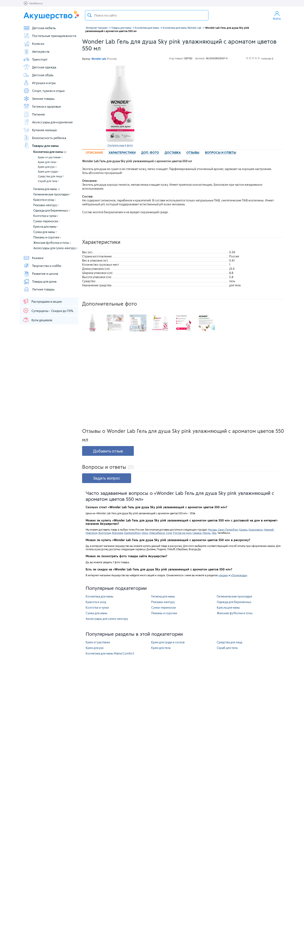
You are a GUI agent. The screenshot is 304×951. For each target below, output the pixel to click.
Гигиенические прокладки (52, 194)
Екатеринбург (132, 532)
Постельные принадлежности (54, 36)
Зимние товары (43, 98)
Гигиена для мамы (46, 189)
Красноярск (256, 529)
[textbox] (146, 15)
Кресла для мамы (45, 226)
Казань (243, 529)
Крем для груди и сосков (168, 642)
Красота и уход (44, 199)
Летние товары (43, 289)
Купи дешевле (41, 320)
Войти (277, 18)
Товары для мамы (45, 146)
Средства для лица (51, 176)
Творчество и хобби (46, 266)
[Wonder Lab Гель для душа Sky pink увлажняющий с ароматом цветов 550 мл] (120, 104)
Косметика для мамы (49, 152)
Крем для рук (47, 166)
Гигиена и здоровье (46, 106)
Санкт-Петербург (228, 529)
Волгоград (104, 532)
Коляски (38, 43)
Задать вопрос (106, 478)
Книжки (37, 258)
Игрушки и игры (44, 83)
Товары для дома (44, 281)
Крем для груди (48, 171)
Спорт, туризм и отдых (48, 91)
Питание (38, 114)
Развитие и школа (45, 273)
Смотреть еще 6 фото (120, 145)
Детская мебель (44, 28)
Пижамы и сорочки (47, 237)
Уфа (214, 532)
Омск (145, 532)
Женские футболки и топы (52, 242)
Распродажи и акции (46, 301)
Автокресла (40, 51)
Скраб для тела (48, 181)
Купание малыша (44, 130)
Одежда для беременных (51, 210)
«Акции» (223, 575)
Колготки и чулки (45, 216)
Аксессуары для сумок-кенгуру (55, 248)
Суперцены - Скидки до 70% (52, 311)
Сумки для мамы (45, 232)
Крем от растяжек (50, 157)
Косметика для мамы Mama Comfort (110, 653)
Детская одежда (44, 67)
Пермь (206, 532)
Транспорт (40, 59)
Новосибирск (157, 532)
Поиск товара (89, 15)
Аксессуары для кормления (52, 122)
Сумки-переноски (46, 221)
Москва (212, 529)
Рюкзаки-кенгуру (46, 205)
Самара (197, 532)
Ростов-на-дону (182, 532)
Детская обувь (43, 75)
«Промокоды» (239, 575)
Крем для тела (47, 162)
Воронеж (117, 532)
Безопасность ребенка (49, 138)
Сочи (169, 532)
